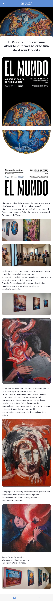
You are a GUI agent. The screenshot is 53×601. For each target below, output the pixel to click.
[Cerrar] (3, 3)
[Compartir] (39, 598)
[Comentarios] (14, 598)
